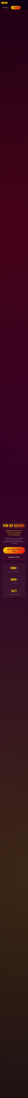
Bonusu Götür (14, 557)
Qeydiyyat (16, 7)
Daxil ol (5, 7)
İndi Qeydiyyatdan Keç (14, 550)
